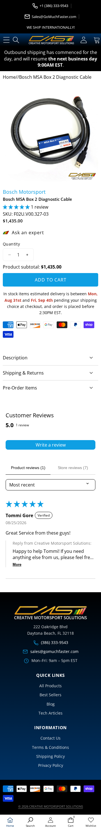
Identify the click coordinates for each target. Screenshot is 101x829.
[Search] (16, 40)
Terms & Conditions (50, 747)
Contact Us (50, 738)
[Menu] (6, 40)
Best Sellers (50, 694)
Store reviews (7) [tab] (73, 467)
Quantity (11, 244)
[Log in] (83, 40)
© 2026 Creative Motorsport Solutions (50, 806)
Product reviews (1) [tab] (28, 467)
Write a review (51, 445)
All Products (50, 685)
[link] (91, 822)
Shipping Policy (50, 756)
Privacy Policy (50, 765)
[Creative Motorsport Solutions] (51, 40)
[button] (17, 207)
